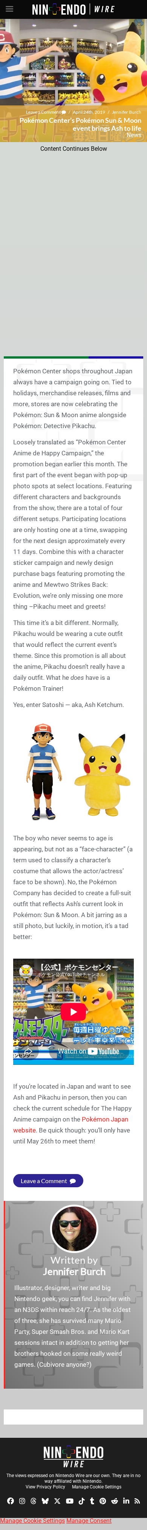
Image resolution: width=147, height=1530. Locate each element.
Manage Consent (89, 1520)
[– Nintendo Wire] (73, 1456)
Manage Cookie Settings (96, 1487)
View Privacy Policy (45, 1487)
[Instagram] (22, 1500)
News (134, 135)
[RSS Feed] (137, 1500)
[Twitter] (57, 1500)
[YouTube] (70, 1500)
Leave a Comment (43, 112)
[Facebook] (10, 1500)
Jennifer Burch (126, 112)
